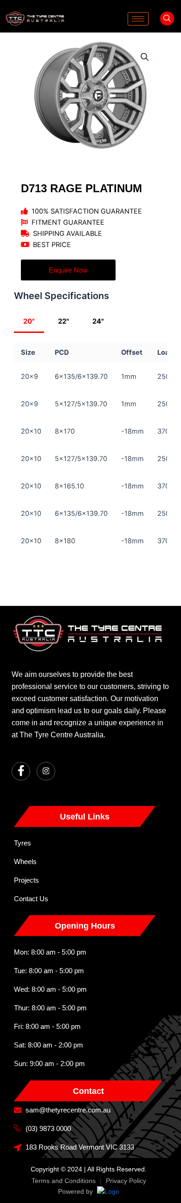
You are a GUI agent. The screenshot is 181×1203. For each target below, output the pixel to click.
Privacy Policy (126, 1180)
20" (29, 321)
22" (63, 321)
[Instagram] (46, 771)
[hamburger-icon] (138, 19)
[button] (167, 19)
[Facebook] (21, 771)
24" (98, 321)
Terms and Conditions (64, 1180)
